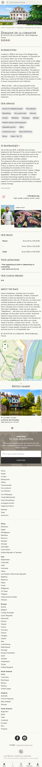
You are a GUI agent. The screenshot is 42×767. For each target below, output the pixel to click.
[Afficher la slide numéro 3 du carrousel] (19, 428)
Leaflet (26, 380)
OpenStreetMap (36, 380)
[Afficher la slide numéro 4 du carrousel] (22, 428)
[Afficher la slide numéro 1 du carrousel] (12, 428)
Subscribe (21, 460)
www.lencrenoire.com (24, 745)
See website (5, 188)
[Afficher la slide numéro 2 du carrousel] (15, 428)
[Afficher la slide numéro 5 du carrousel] (26, 428)
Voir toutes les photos (30, 22)
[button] (21, 360)
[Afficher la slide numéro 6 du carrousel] (29, 428)
